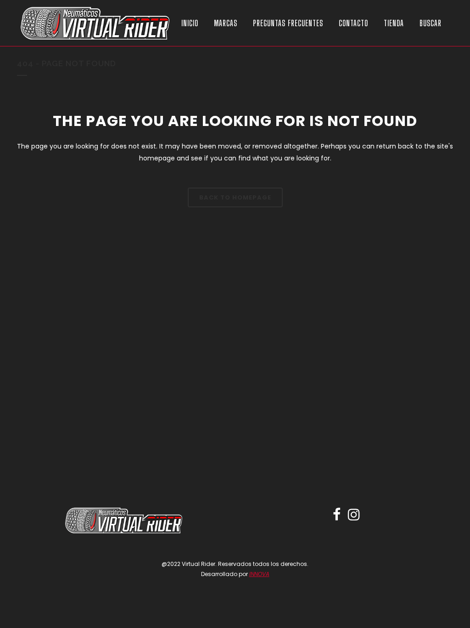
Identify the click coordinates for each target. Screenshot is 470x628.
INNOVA (259, 574)
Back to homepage (235, 197)
